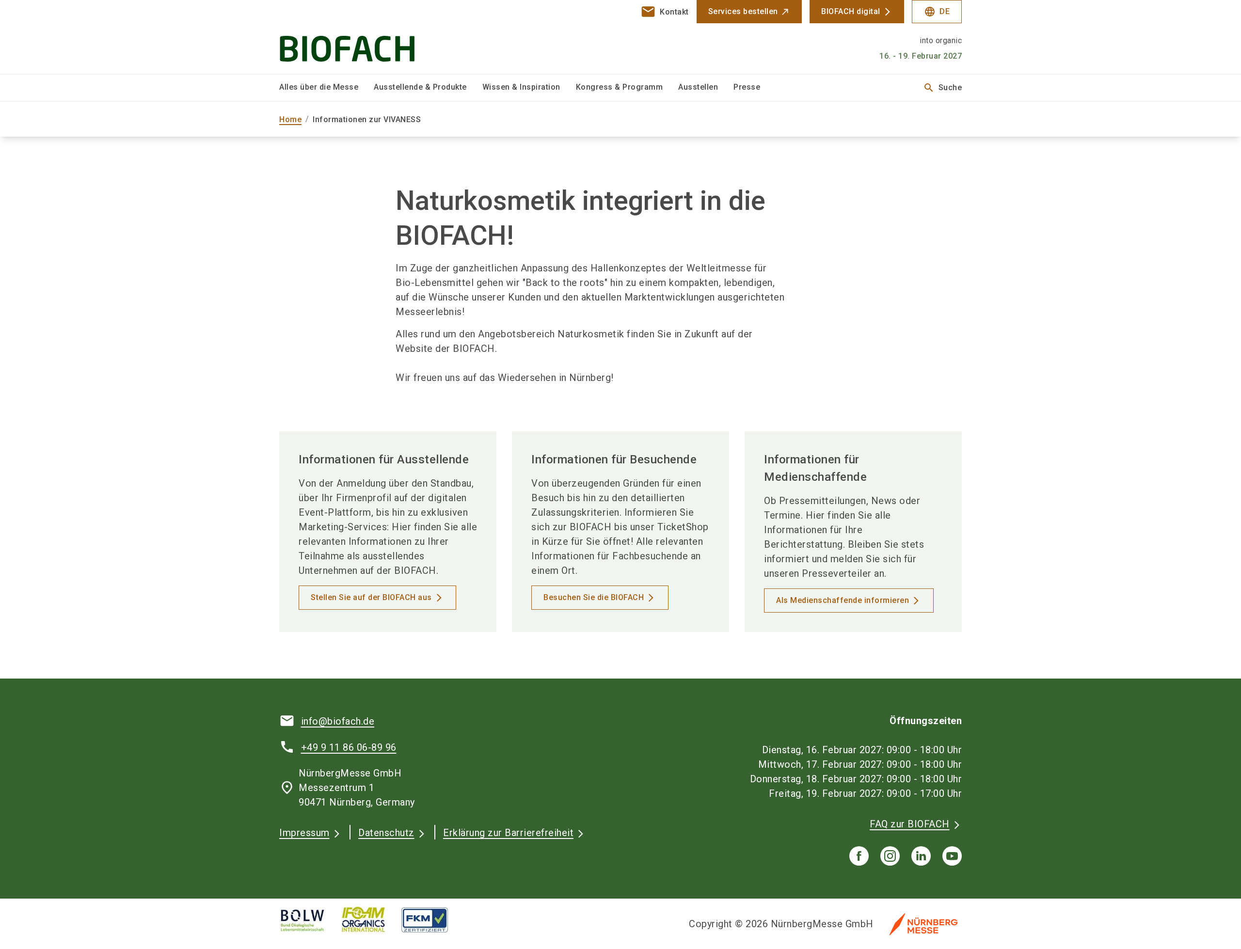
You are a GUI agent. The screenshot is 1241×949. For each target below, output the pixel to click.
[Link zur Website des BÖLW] (310, 920)
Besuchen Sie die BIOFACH (593, 597)
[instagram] (890, 856)
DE (937, 11)
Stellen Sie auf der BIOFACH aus (371, 597)
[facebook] (859, 856)
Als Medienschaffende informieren (842, 600)
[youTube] (952, 856)
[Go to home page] (358, 37)
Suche (942, 88)
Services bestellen (743, 11)
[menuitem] (326, 88)
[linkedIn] (921, 856)
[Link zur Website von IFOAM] (371, 920)
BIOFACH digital (850, 11)
